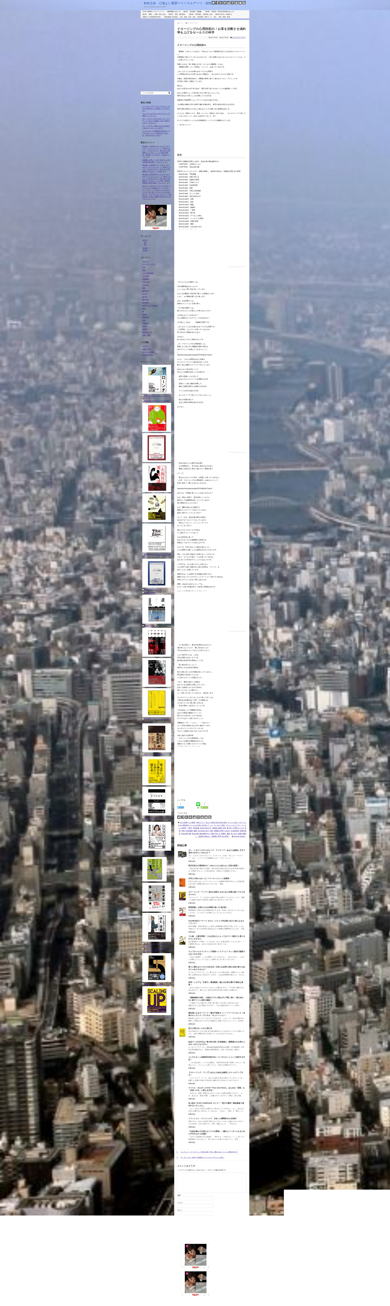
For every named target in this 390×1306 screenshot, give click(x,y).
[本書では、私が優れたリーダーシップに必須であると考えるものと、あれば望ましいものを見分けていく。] (156, 401)
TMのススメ (200, 822)
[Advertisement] (156, 55)
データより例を (219, 825)
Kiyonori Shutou (239, 836)
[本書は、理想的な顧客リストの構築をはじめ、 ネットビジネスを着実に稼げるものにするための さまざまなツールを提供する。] (154, 881)
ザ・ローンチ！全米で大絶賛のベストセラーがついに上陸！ (202, 1157)
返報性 (223, 834)
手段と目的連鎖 (187, 831)
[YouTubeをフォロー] (236, 2)
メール (180, 1203)
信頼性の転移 (217, 828)
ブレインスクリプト (233, 825)
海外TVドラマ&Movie (150, 306)
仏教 (144, 267)
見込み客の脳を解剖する (201, 834)
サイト (179, 1210)
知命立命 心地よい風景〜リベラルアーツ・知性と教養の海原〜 (188, 3)
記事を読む (192, 861)
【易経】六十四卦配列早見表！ (152, 17)
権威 (195, 831)
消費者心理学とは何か (222, 831)
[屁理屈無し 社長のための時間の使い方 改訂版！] (182, 911)
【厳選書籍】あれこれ (173, 11)
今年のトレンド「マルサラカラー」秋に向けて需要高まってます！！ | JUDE (156, 169)
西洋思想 (145, 317)
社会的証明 (235, 831)
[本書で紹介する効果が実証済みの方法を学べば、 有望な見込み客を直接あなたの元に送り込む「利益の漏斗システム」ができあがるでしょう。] (156, 522)
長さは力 (234, 834)
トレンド (145, 261)
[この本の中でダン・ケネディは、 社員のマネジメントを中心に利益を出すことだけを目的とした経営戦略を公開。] (156, 752)
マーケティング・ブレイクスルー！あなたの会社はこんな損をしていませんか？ (156, 109)
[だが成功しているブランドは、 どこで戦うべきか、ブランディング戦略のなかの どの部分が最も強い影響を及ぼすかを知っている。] (156, 552)
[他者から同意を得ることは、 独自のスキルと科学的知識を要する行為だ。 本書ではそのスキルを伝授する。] (156, 656)
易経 (144, 288)
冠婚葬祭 (145, 279)
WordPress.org (147, 355)
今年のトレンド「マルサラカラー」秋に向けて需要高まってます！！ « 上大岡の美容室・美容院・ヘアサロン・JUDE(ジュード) (156, 153)
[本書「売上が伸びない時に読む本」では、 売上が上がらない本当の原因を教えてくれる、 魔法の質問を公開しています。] (156, 785)
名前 (179, 1195)
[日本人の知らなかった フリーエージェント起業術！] (182, 882)
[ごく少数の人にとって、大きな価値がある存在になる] (152, 590)
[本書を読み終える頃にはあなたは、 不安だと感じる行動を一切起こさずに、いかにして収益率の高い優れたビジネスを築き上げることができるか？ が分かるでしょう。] (153, 984)
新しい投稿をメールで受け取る (191, 1229)
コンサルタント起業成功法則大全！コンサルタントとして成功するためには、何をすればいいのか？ (156, 133)
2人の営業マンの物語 (187, 822)
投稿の (146, 349)
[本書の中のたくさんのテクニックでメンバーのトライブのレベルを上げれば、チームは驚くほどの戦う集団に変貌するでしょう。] (156, 981)
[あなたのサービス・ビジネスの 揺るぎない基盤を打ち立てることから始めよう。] (156, 820)
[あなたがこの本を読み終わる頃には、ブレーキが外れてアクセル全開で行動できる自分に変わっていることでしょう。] (156, 557)
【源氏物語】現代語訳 (171, 17)
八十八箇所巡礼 (148, 273)
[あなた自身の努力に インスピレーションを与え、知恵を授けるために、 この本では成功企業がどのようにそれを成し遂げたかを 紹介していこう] (156, 398)
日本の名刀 (146, 282)
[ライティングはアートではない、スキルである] (156, 855)
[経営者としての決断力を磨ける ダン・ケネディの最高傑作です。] (156, 587)
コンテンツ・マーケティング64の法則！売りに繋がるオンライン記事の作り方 (209, 1152)
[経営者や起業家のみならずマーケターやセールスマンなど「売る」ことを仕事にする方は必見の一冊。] (156, 911)
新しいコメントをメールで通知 (191, 1225)
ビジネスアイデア (238, 37)
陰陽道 (144, 326)
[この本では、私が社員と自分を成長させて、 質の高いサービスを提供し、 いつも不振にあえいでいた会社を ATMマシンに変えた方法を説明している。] (156, 1019)
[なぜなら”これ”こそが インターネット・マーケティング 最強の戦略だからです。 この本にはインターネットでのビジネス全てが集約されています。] (163, 1252)
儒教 (144, 270)
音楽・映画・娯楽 (224, 17)
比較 (211, 831)
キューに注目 (232, 822)
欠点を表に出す (203, 831)
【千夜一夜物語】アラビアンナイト (153, 11)
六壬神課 (145, 276)
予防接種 (196, 828)
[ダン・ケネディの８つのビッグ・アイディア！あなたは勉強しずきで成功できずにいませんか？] (182, 854)
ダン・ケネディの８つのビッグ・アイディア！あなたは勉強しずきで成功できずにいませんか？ (156, 121)
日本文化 (145, 285)
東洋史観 (145, 300)
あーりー (161, 162)
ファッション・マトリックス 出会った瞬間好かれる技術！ (213, 1118)
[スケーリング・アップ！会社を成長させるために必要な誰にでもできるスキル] (182, 896)
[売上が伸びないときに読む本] (182, 1032)
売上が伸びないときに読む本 (200, 1028)
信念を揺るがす (205, 828)
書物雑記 (145, 291)
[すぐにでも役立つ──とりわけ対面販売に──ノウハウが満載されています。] (153, 754)
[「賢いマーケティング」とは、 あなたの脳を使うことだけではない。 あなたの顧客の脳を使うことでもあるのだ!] (156, 716)
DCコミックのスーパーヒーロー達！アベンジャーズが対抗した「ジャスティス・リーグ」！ (156, 188)
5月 (145, 244)
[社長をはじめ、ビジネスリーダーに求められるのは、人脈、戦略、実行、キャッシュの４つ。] (156, 1014)
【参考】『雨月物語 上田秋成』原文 (200, 14)
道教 (144, 320)
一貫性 (189, 828)
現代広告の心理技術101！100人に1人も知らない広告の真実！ (213, 866)
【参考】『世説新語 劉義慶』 (193, 11)
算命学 (144, 314)
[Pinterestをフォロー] (232, 2)
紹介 (215, 17)
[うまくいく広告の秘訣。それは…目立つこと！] (156, 946)
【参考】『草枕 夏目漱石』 (177, 14)
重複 (228, 834)
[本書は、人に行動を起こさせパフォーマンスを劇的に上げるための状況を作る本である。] (156, 815)
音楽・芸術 (146, 335)
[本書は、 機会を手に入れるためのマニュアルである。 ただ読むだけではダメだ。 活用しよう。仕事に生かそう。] (156, 431)
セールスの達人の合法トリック (201, 825)
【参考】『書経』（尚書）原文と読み (154, 14)
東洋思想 (145, 303)
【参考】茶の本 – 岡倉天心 (223, 14)
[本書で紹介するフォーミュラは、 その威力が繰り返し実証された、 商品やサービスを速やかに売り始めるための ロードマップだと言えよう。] (156, 393)
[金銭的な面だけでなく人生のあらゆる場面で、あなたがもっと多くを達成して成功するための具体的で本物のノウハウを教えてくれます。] (148, 626)
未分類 (144, 294)
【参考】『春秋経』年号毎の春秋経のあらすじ (220, 11)
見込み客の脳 (186, 834)
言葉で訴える (215, 834)
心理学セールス (238, 828)
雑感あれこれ (147, 332)
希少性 (229, 828)
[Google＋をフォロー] (221, 2)
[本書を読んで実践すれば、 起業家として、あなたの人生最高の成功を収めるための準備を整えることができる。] (156, 686)
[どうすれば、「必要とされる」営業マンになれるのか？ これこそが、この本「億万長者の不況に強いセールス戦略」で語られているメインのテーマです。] (156, 461)
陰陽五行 (145, 323)
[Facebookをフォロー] (217, 2)
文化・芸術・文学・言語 (188, 17)
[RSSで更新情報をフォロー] (244, 2)
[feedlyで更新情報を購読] (240, 2)
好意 (224, 828)
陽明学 (144, 329)
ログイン (145, 346)
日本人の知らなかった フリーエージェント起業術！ (209, 878)
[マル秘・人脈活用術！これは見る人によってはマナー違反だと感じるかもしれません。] (182, 940)
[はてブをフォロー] (224, 2)
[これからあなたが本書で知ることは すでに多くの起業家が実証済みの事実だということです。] (148, 593)
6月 (145, 242)
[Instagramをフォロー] (228, 2)
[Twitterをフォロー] (213, 2)
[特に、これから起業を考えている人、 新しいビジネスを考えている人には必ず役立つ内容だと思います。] (156, 850)
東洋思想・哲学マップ (205, 17)
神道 (144, 308)
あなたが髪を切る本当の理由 (216, 822)
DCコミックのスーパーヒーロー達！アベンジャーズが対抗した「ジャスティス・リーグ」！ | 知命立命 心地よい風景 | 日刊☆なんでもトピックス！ (156, 194)
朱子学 (144, 297)
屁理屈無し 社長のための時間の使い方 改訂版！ (208, 907)
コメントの (148, 352)
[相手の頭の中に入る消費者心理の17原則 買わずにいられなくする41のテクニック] (156, 623)
